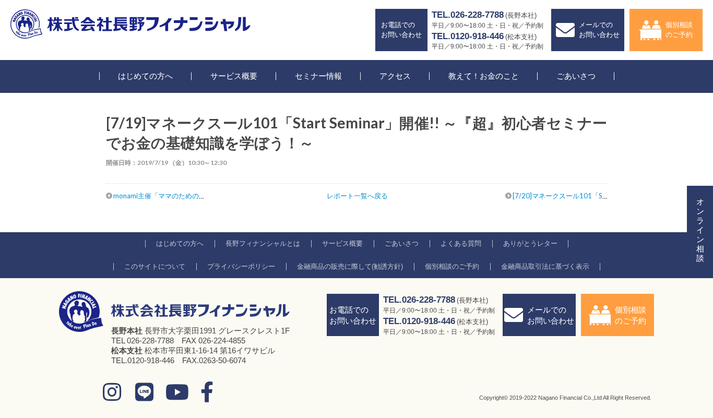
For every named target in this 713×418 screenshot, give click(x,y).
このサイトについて (154, 266)
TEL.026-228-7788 (468, 15)
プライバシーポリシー (241, 266)
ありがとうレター (530, 243)
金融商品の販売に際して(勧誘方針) (350, 266)
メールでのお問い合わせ (599, 29)
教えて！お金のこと (483, 75)
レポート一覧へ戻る (357, 196)
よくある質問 (461, 243)
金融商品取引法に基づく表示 (545, 266)
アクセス (395, 75)
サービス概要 (233, 75)
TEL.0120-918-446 (468, 36)
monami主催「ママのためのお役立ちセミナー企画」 (193, 196)
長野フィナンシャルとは (262, 243)
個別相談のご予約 (679, 29)
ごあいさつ (576, 75)
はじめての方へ (145, 75)
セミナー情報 (318, 75)
